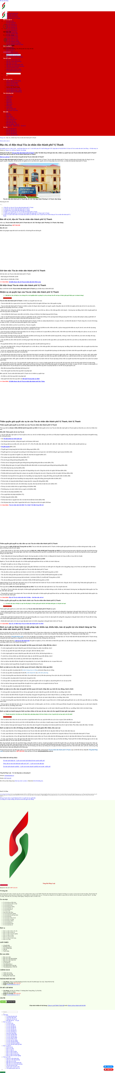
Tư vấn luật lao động (8, 920)
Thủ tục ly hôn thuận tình (13, 60)
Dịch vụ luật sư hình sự (12, 53)
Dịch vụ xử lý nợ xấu (8, 936)
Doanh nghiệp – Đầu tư (12, 124)
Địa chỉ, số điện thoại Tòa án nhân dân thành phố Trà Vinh (26, 623)
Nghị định (9, 102)
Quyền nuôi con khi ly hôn (13, 69)
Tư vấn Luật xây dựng (12, 40)
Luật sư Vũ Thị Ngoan (12, 82)
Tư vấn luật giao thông (8, 906)
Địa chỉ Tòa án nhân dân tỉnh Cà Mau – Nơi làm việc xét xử (26, 597)
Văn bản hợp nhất (11, 108)
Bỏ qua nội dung (4, 0)
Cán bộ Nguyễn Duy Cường (14, 90)
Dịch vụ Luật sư (7, 19)
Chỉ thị (8, 94)
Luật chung (9, 96)
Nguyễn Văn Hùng (21, 150)
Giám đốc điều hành (11, 15)
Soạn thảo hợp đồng (11, 32)
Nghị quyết (9, 104)
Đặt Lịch (109, 1069)
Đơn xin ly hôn (7, 957)
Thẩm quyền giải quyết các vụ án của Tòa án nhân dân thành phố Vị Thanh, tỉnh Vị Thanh (26, 213)
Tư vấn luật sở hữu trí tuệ (9, 917)
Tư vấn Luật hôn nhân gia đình (14, 44)
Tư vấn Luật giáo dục (12, 35)
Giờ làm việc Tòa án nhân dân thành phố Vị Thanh (17, 209)
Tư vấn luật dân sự (11, 130)
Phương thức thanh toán (9, 975)
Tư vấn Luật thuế (11, 22)
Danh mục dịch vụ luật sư (5, 140)
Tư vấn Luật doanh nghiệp (13, 43)
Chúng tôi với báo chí (12, 16)
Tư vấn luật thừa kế (8, 925)
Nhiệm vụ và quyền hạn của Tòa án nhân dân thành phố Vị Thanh (20, 211)
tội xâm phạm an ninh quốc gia (13, 438)
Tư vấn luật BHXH (11, 133)
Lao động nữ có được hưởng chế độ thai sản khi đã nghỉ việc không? (17, 799)
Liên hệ (5, 949)
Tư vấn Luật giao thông (12, 41)
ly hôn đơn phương (42, 672)
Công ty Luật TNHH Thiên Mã (56, 1005)
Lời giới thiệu (6, 945)
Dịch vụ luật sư (10, 50)
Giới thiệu (5, 12)
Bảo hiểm (9, 115)
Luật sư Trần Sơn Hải (12, 84)
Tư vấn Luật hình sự (11, 30)
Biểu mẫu (5, 111)
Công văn (9, 99)
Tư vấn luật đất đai (11, 128)
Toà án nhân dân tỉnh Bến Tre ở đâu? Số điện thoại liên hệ (26, 505)
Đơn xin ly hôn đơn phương (10, 958)
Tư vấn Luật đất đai (11, 26)
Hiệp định (9, 101)
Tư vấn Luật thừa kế (11, 29)
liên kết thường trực (38, 781)
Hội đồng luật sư (7, 946)
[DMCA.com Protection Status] (8, 1003)
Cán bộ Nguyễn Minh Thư (13, 88)
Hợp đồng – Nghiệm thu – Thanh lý (16, 126)
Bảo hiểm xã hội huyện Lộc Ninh (91, 148)
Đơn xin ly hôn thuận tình (9, 960)
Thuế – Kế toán (10, 118)
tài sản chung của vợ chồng (29, 670)
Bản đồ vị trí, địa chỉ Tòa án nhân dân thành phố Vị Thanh (18, 207)
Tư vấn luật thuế (7, 916)
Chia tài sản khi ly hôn (12, 67)
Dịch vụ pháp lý (7, 46)
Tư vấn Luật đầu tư (11, 24)
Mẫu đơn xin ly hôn (11, 63)
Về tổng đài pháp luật (12, 13)
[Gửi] (7, 75)
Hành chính (9, 116)
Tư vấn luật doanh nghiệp (9, 913)
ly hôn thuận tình (30, 672)
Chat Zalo (109, 1066)
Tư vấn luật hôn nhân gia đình (10, 915)
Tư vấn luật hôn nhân (12, 135)
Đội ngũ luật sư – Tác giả (13, 18)
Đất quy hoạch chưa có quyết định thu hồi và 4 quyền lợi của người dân (18, 798)
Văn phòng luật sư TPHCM (10, 967)
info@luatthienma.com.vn (13, 984)
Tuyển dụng (6, 951)
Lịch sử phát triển (7, 948)
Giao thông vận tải (11, 119)
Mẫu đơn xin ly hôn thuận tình (14, 64)
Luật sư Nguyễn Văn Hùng (13, 81)
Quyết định (9, 107)
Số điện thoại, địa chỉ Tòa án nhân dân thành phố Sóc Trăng (27, 381)
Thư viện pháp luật (8, 93)
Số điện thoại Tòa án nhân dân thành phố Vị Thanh (17, 210)
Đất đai (8, 113)
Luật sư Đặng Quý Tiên (12, 85)
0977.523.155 (7, 778)
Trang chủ (2, 137)
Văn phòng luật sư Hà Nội (9, 965)
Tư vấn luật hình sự (11, 132)
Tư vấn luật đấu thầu (8, 923)
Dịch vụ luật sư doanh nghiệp (14, 57)
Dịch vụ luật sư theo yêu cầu (10, 931)
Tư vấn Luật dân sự (11, 27)
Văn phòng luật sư (7, 964)
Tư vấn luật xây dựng (8, 919)
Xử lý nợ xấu (9, 47)
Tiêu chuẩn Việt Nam (12, 110)
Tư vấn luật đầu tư (7, 922)
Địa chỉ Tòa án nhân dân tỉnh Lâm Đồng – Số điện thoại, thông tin (65, 148)
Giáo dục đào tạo (11, 121)
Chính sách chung (7, 973)
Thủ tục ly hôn (7, 58)
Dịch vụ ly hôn (10, 49)
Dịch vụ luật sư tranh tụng (13, 55)
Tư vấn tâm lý (6, 962)
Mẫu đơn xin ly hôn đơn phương (15, 66)
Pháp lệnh (9, 105)
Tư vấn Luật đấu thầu (12, 33)
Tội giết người (5, 446)
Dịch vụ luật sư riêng (12, 52)
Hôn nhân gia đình (11, 122)
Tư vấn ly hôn (10, 21)
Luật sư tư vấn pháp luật (22, 640)
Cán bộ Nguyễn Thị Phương (14, 91)
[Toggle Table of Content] (1, 204)
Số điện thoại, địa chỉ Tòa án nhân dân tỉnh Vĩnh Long (25, 282)
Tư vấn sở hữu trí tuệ (12, 38)
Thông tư (8, 98)
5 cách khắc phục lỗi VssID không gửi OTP (22, 148)
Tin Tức (5, 127)
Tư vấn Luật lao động (12, 36)
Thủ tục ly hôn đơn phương (13, 61)
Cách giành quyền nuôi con (13, 70)
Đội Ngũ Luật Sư (7, 79)
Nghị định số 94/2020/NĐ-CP (40, 148)
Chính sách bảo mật (8, 974)
